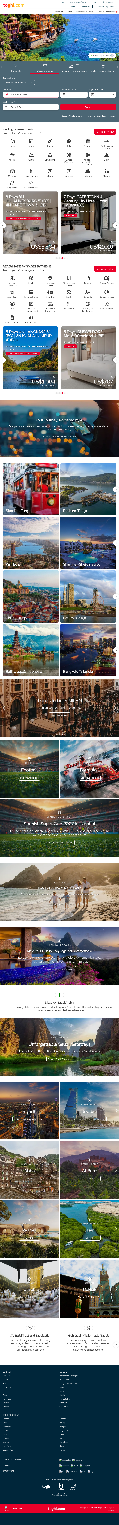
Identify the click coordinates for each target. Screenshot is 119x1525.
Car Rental (63, 1407)
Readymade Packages (68, 1375)
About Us (86, 6)
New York (7, 1446)
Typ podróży (9, 78)
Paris (5, 1422)
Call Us (6, 1379)
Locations (7, 1387)
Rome (5, 1430)
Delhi (61, 1434)
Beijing (62, 1422)
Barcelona (7, 1426)
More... (62, 1450)
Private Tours (64, 1379)
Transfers (63, 1403)
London (6, 1419)
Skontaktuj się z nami (105, 6)
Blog (5, 1395)
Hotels (62, 1395)
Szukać (88, 107)
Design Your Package (68, 1383)
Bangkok (62, 1426)
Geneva (6, 1438)
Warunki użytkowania (106, 115)
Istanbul (6, 1442)
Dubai (61, 1446)
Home (72, 6)
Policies (6, 1403)
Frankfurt (6, 1434)
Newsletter (7, 1399)
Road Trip (63, 1387)
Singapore (63, 1430)
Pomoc (62, 2)
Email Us (6, 1383)
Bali (61, 1438)
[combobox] (31, 95)
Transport (63, 1391)
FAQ (4, 1391)
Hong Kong (63, 1442)
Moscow (62, 1419)
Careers (6, 1407)
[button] (1, 67)
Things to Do (64, 1399)
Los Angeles (8, 1450)
